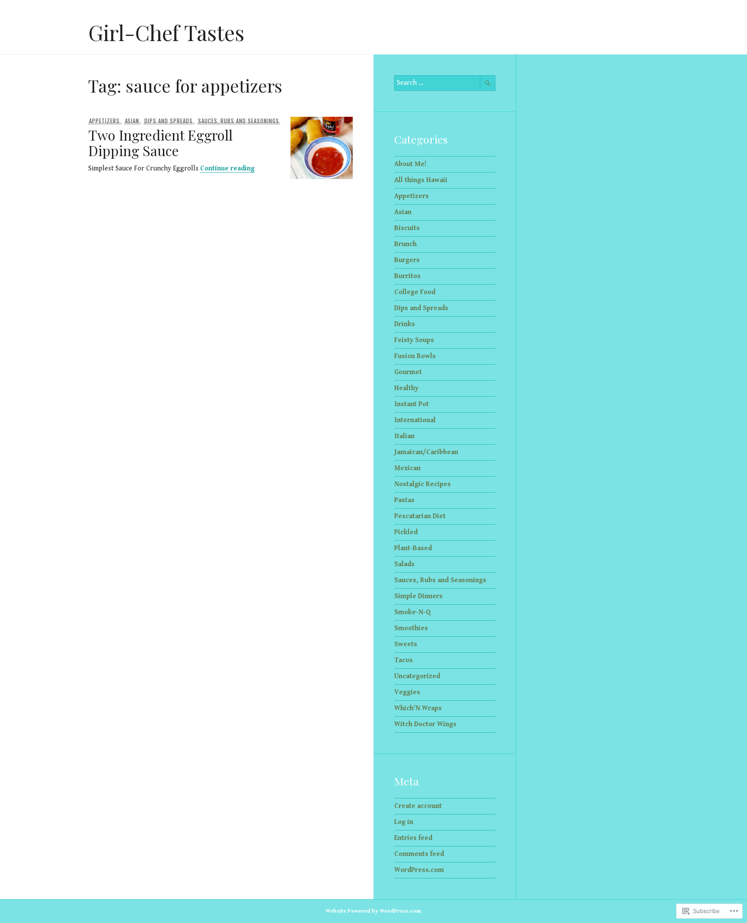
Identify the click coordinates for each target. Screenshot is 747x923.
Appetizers (104, 120)
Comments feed (419, 854)
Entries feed (413, 838)
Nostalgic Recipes (422, 484)
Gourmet (408, 372)
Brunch (405, 244)
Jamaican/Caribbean (426, 452)
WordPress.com (419, 870)
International (415, 420)
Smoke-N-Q (412, 612)
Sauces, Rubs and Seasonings (238, 120)
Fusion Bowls (415, 356)
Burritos (407, 276)
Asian (132, 120)
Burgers (407, 260)
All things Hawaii (420, 180)
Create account (418, 806)
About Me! (410, 164)
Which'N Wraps (418, 708)
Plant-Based (413, 548)
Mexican (407, 468)
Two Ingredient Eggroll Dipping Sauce (160, 142)
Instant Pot (411, 404)
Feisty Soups (414, 340)
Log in (403, 822)
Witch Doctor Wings (425, 724)
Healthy (406, 388)
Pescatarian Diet (420, 516)
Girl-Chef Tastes (166, 32)
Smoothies (411, 628)
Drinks (404, 324)
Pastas (404, 500)
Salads (404, 564)
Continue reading (227, 168)
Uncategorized (417, 676)
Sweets (405, 644)
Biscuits (407, 228)
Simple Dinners (418, 596)
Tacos (403, 660)
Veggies (407, 692)
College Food (414, 292)
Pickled (406, 532)
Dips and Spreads (168, 120)
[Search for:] (444, 83)
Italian (404, 436)
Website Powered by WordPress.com (373, 911)
